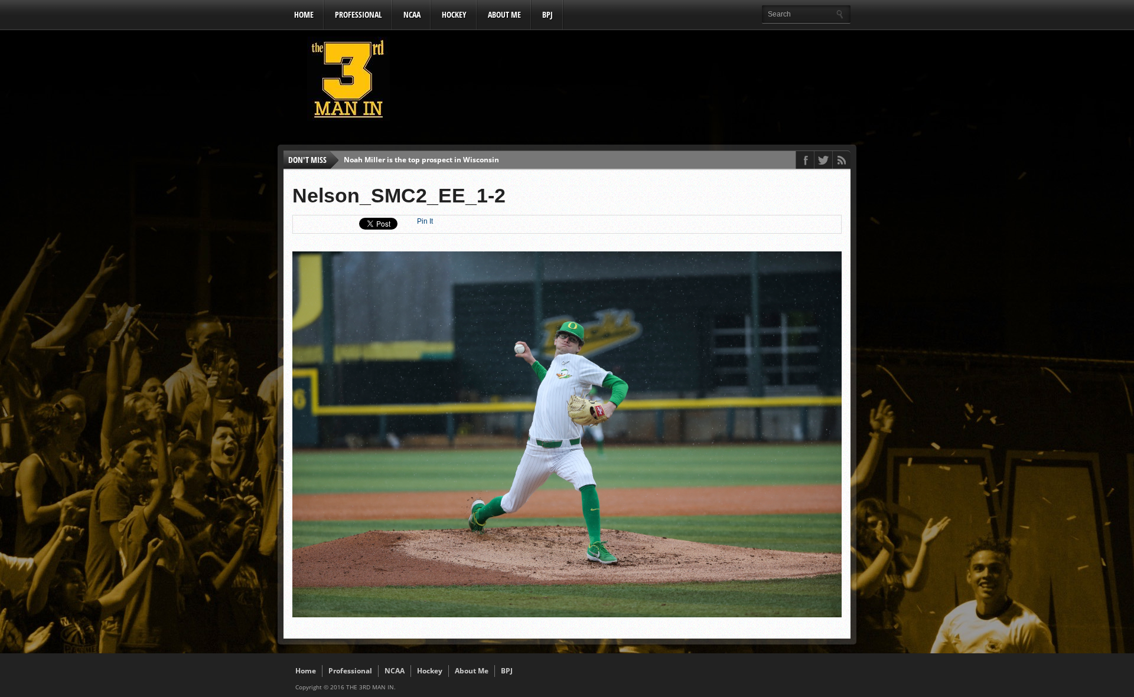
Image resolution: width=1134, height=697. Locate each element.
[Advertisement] (635, 82)
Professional (358, 14)
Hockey (454, 14)
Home (304, 14)
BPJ (547, 14)
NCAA (412, 14)
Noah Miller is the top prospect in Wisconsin (421, 160)
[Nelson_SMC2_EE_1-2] (567, 614)
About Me (504, 14)
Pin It (425, 221)
